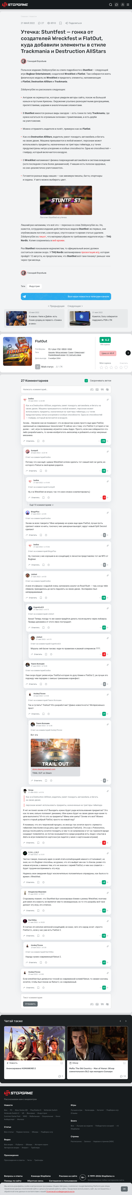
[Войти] (122, 4)
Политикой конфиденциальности (60, 1192)
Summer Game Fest (12, 1116)
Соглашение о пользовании (63, 1181)
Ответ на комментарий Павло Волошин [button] (44, 700)
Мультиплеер (61, 352)
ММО (25, 1116)
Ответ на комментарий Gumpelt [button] (41, 487)
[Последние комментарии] (116, 4)
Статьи (7, 1127)
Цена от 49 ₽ (108, 353)
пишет (42, 236)
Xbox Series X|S (21, 1110)
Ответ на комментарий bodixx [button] (38, 457)
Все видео (8, 1144)
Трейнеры (38, 1160)
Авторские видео (11, 1148)
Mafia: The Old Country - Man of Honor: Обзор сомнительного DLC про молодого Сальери (91, 1070)
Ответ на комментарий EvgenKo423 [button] (46, 644)
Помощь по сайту (12, 1181)
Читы (29, 1160)
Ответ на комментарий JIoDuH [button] (41, 614)
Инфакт (25, 1148)
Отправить (30, 1004)
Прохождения (11, 1155)
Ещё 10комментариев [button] (40, 505)
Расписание (76, 1141)
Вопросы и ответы (13, 1176)
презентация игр (90, 252)
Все (5, 1110)
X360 (70, 349)
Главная (24, 16)
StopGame (75, 1129)
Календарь (89, 1110)
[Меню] (128, 4)
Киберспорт (9, 1119)
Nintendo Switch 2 (11, 1113)
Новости (33, 16)
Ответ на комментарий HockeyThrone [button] (46, 730)
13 (124, 1076)
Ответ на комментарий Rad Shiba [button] (39, 952)
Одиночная (79, 352)
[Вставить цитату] (102, 1004)
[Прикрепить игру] (91, 1004)
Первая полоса (22, 1132)
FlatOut (41, 341)
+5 (117, 1126)
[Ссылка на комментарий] (107, 399)
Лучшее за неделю (85, 1126)
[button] (28, 441)
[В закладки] (60, 23)
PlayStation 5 (35, 1110)
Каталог (100, 1110)
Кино (58, 1116)
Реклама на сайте (68, 1176)
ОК (124, 1189)
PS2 (59, 349)
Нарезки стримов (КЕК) (103, 1141)
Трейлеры (35, 1148)
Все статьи (9, 1132)
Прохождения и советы (14, 1160)
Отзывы (74, 1113)
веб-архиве (58, 240)
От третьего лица (74, 355)
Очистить (124, 363)
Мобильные (35, 1116)
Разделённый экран (56, 355)
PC (49, 349)
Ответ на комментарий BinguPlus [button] (42, 551)
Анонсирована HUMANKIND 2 (21, 1068)
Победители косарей (104, 1126)
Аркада (51, 352)
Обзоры (35, 1132)
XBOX (64, 349)
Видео (7, 1139)
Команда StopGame (41, 1176)
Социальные (47, 1116)
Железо (20, 1119)
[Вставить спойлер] (107, 1004)
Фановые (31, 1113)
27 (42, 23)
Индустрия (34, 286)
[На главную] (15, 4)
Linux (54, 349)
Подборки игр (47, 1132)
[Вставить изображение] (97, 1004)
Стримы (75, 1136)
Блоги (74, 1121)
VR (23, 1113)
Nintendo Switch (50, 1110)
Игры (73, 1105)
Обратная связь (35, 1181)
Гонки (70, 352)
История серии (41, 1144)
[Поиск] (111, 5)
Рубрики (19, 1144)
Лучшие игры (76, 1110)
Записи (87, 1141)
